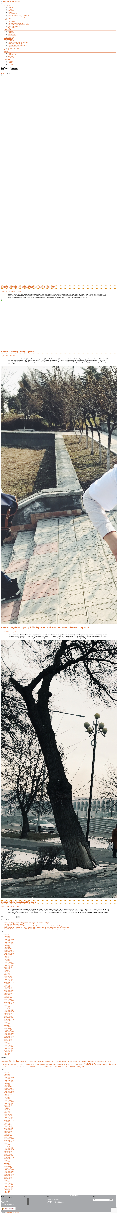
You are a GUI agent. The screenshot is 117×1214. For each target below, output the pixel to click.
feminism (13, 1064)
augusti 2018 (8, 1013)
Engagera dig (9, 39)
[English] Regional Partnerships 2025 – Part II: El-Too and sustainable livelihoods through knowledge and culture (38, 929)
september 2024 (9, 944)
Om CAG (7, 6)
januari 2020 (8, 999)
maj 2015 (7, 1044)
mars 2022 (7, 974)
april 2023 (7, 961)
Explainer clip (5, 1064)
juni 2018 (7, 1014)
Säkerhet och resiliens (14, 26)
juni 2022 (7, 971)
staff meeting (36, 1066)
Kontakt (10, 12)
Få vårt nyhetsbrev (13, 48)
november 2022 (9, 965)
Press (9, 18)
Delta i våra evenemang (15, 43)
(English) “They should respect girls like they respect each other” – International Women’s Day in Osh (45, 628)
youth (82, 1066)
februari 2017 (8, 1028)
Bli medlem (11, 40)
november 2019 (9, 1001)
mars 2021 (7, 985)
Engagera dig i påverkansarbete (17, 45)
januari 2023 (8, 962)
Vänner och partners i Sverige (17, 17)
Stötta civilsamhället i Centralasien (18, 42)
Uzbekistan (11, 37)
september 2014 (9, 1050)
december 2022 (9, 964)
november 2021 (9, 979)
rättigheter (19, 1066)
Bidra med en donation (14, 47)
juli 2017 (6, 1022)
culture (94, 1061)
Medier (6, 51)
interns (51, 1064)
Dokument (11, 10)
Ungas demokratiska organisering (18, 23)
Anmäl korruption (9, 1208)
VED (62, 1066)
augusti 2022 (8, 968)
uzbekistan (57, 1066)
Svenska (7, 59)
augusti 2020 (8, 993)
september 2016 (9, 1036)
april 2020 (7, 994)
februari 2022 (8, 976)
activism (2, 1061)
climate (89, 1061)
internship (57, 1064)
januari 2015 (8, 1045)
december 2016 (9, 1031)
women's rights (74, 1067)
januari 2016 (8, 1039)
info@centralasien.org (7, 1204)
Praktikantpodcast (13, 58)
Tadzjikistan (11, 34)
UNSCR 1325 (49, 1067)
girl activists (36, 1064)
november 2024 (9, 942)
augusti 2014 (8, 1051)
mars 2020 (7, 996)
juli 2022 (6, 970)
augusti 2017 (8, 1021)
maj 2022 (7, 973)
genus (32, 1064)
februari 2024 (8, 948)
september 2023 (9, 954)
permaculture (11, 1066)
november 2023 (9, 953)
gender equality (26, 1064)
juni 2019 (7, 1007)
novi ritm (108, 1064)
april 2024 (7, 945)
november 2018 (9, 1010)
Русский (10, 64)
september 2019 (9, 1002)
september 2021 (9, 982)
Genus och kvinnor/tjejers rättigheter (18, 25)
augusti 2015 (8, 1041)
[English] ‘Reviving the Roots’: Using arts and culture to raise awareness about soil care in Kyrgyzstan (35, 926)
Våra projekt (11, 21)
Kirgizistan (11, 32)
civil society (82, 1061)
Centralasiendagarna (59, 1061)
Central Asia (15, 1061)
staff (31, 1066)
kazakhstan (67, 1064)
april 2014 (7, 1054)
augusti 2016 (8, 1037)
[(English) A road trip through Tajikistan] (33, 347)
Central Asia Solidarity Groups (43, 1061)
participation (4, 1066)
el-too (104, 1061)
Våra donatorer (12, 14)
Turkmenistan (12, 36)
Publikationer (12, 54)
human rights (44, 1064)
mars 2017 (7, 1027)
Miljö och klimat (12, 28)
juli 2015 (6, 1042)
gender (19, 1064)
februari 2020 (8, 998)
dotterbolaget (99, 1061)
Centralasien (8, 29)
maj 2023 (7, 959)
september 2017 (9, 1019)
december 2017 (9, 1017)
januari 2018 (8, 1016)
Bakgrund (10, 7)
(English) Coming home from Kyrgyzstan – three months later (28, 287)
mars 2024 (7, 947)
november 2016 (9, 1033)
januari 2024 (8, 950)
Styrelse (10, 9)
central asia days (27, 1061)
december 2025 (9, 939)
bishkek (6, 1061)
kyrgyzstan (89, 1063)
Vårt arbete (7, 20)
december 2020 (9, 990)
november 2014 (9, 1048)
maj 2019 (7, 1008)
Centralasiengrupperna (71, 1061)
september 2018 (9, 1011)
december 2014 (9, 1047)
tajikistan (42, 1066)
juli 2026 (6, 934)
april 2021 (7, 984)
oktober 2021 (8, 981)
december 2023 (9, 951)
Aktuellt (6, 50)
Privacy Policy (74, 1195)
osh (114, 1064)
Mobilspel (10, 56)
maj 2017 (7, 1024)
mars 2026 (7, 938)
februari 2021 (8, 987)
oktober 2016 (8, 1034)
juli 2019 (6, 1005)
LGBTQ (97, 1064)
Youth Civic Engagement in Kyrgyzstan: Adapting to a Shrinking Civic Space (27, 923)
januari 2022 (8, 978)
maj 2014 (7, 1053)
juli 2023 (6, 958)
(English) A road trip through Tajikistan (18, 352)
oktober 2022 (8, 967)
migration (101, 1064)
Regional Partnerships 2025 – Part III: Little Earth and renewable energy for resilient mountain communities (36, 927)
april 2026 (7, 936)
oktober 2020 (8, 991)
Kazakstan (11, 31)
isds (62, 1064)
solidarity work (26, 1066)
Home (2, 73)
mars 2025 (7, 941)
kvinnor (81, 1064)
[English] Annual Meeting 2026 (13, 924)
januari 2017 (8, 1030)
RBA (15, 1066)
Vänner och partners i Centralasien (18, 15)
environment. (111, 1061)
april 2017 (7, 1025)
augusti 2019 (8, 1004)
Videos (10, 53)
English (10, 62)
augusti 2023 (8, 956)
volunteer (66, 1066)
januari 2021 (8, 988)
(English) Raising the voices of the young (18, 902)
